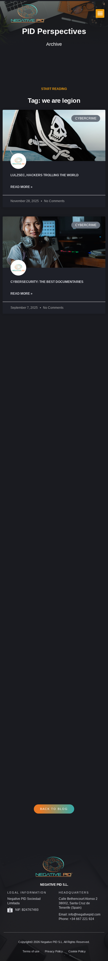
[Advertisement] (54, 550)
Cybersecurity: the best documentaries (46, 282)
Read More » (21, 187)
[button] (100, 13)
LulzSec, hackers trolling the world (44, 175)
